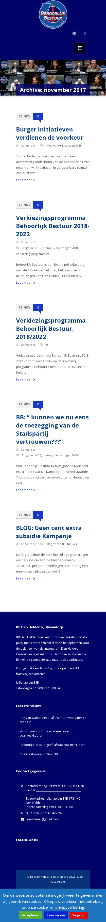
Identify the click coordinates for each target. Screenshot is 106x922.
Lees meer (24, 180)
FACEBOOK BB (27, 840)
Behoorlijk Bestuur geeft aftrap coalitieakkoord (53, 745)
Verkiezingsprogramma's (32, 254)
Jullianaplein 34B (27, 682)
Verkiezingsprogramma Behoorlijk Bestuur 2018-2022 (52, 226)
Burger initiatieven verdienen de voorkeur (50, 133)
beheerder (28, 145)
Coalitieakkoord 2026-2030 (39, 754)
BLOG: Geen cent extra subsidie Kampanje (49, 532)
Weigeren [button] (78, 915)
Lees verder (56, 915)
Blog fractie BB (31, 248)
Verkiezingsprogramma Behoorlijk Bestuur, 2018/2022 (51, 328)
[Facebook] (74, 33)
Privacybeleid (56, 881)
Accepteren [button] (30, 915)
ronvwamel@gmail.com (42, 819)
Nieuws (51, 145)
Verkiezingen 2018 (69, 145)
